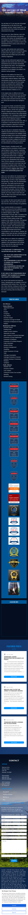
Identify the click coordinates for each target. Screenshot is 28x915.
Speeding (6, 374)
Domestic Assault (8, 317)
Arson (5, 309)
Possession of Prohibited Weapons (13, 341)
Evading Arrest (7, 329)
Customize (14, 908)
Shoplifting (6, 349)
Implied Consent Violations (11, 331)
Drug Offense (7, 315)
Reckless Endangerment (10, 347)
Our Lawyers (6, 791)
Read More (14, 676)
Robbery (6, 323)
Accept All (14, 905)
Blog (4, 799)
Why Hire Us (6, 797)
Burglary (6, 311)
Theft (5, 353)
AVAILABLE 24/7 (14, 1)
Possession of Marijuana (10, 339)
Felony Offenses (7, 306)
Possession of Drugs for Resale (12, 319)
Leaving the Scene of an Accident (12, 372)
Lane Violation (7, 370)
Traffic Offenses (7, 365)
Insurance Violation (9, 368)
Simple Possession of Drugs (11, 351)
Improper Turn (7, 366)
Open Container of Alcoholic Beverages (14, 335)
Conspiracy (7, 313)
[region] (14, 902)
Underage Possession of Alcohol (12, 357)
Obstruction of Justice (9, 333)
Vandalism (6, 362)
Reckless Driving (8, 345)
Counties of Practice (7, 794)
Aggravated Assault (9, 307)
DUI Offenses (6, 304)
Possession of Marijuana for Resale (13, 321)
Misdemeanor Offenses (9, 325)
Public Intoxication (8, 343)
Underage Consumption (10, 355)
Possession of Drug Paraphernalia (12, 337)
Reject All (14, 912)
